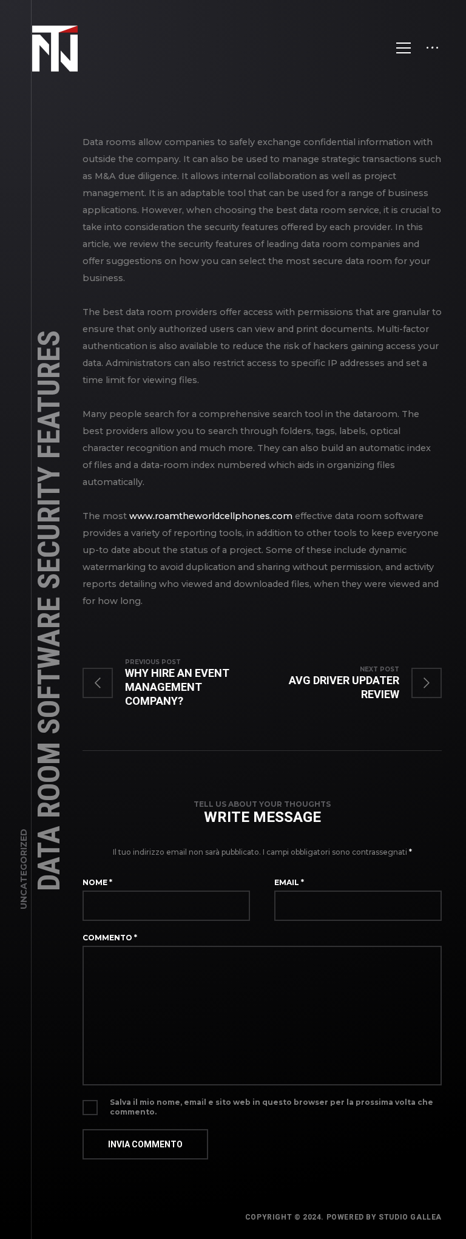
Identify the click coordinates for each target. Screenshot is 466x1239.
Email (289, 882)
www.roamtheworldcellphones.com (210, 516)
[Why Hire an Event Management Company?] (172, 683)
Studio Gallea (410, 1217)
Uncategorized (23, 869)
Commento (110, 937)
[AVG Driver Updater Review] (352, 683)
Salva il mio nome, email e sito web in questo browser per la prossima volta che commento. (271, 1107)
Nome (97, 882)
